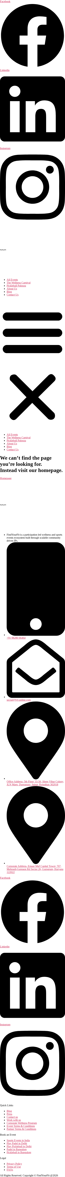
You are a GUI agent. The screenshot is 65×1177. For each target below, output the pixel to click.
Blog (9, 291)
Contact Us (12, 294)
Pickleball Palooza (16, 285)
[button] (32, 364)
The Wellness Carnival (18, 282)
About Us (12, 288)
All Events (12, 279)
